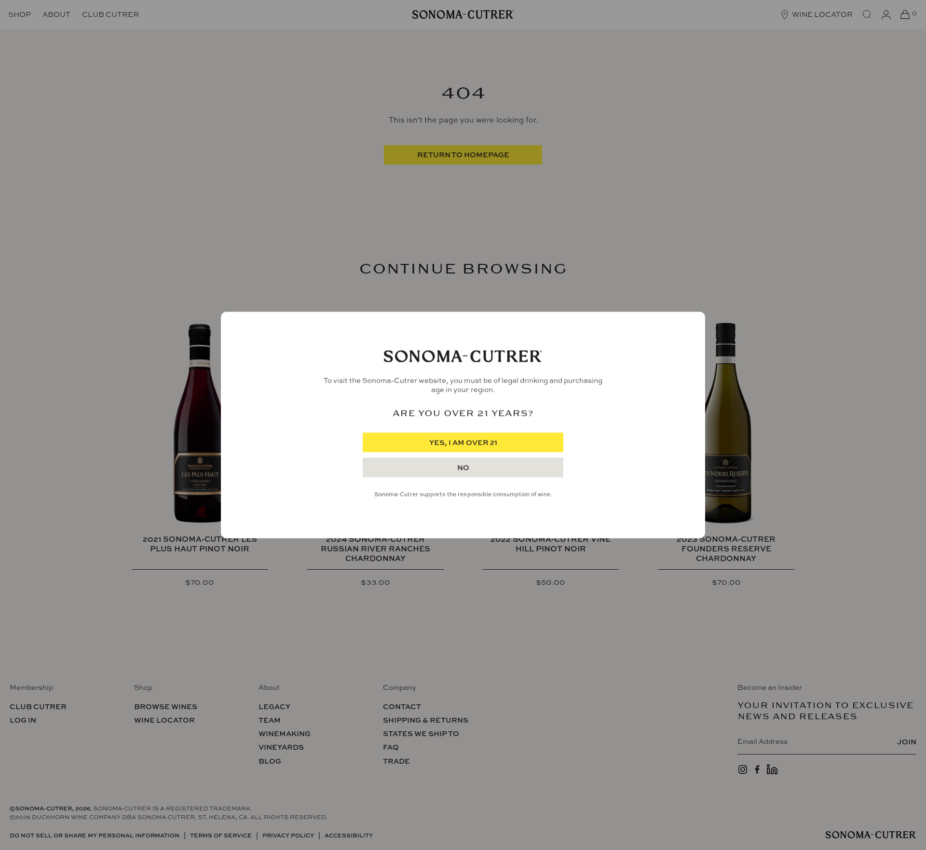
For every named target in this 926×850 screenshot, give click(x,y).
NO (463, 468)
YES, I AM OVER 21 (463, 443)
